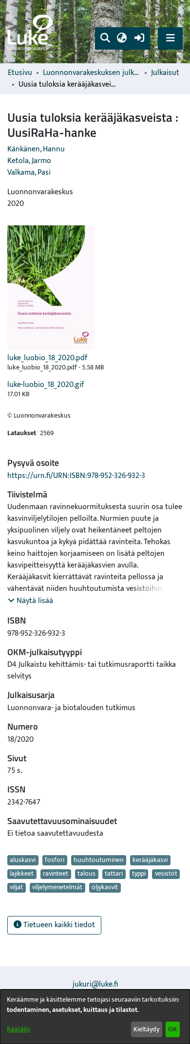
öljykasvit (105, 888)
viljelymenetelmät (57, 888)
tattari (114, 874)
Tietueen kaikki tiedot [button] (58, 925)
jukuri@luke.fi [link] (95, 984)
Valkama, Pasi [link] (29, 172)
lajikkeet (22, 874)
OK (172, 1029)
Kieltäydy (146, 1029)
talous (86, 874)
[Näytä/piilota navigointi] (170, 38)
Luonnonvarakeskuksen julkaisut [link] (91, 73)
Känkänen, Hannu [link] (36, 149)
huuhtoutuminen (98, 860)
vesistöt (166, 874)
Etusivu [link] (20, 73)
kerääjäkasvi (150, 860)
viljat (16, 888)
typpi (139, 874)
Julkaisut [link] (165, 73)
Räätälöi (18, 1029)
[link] (31, 31)
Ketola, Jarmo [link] (29, 160)
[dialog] (95, 1016)
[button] (105, 38)
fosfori (54, 860)
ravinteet (55, 874)
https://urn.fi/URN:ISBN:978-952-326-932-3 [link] (76, 475)
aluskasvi (23, 860)
